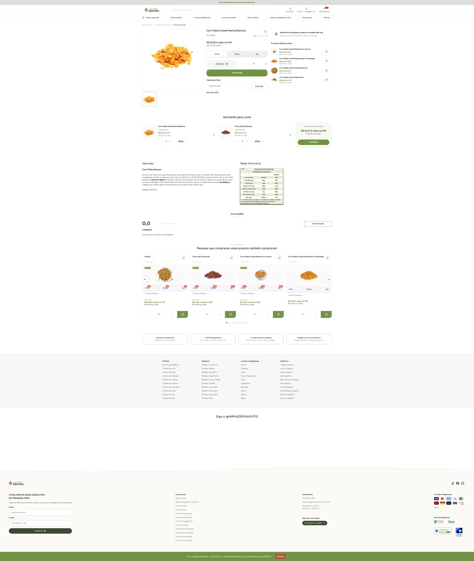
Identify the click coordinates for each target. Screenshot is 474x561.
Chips (243, 380)
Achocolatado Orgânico (289, 391)
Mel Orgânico (285, 383)
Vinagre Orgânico (287, 365)
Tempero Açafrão (208, 383)
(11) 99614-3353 (308, 498)
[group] (149, 99)
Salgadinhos (245, 383)
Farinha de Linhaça (169, 380)
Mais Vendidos (176, 18)
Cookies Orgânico (287, 398)
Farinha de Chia (168, 394)
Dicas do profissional (184, 536)
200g (217, 54)
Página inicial (147, 25)
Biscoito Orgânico (287, 394)
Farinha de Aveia (168, 391)
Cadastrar (39, 531)
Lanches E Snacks (163, 25)
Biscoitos (244, 387)
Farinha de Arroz (169, 369)
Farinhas (165, 361)
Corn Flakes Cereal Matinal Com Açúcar (294, 49)
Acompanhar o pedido (313, 523)
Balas (243, 398)
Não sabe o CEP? (213, 92)
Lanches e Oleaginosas (250, 361)
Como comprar (182, 506)
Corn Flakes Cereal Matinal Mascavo (293, 68)
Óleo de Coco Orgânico (289, 380)
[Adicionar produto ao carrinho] (182, 314)
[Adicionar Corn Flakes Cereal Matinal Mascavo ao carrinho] (326, 70)
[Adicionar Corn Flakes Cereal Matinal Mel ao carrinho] (326, 80)
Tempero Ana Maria (209, 372)
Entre (300, 11)
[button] (145, 279)
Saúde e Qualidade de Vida (280, 18)
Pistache (244, 369)
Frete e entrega (182, 525)
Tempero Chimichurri (210, 365)
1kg (257, 54)
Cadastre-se (310, 11)
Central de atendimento (185, 529)
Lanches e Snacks (229, 18)
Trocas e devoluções (184, 517)
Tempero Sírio (207, 398)
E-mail (11, 518)
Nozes (243, 365)
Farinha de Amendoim (171, 387)
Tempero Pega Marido (210, 376)
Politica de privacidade (184, 533)
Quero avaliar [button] (318, 224)
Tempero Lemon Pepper (211, 380)
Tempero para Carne (210, 394)
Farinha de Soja (168, 398)
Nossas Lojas (181, 510)
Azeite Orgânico (286, 372)
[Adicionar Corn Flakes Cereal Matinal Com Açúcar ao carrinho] (326, 52)
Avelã (243, 372)
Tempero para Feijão (210, 387)
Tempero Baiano (208, 369)
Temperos (205, 361)
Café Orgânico (286, 376)
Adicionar (219, 64)
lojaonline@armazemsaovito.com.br (316, 502)
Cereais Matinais (179, 25)
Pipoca (243, 391)
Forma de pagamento (184, 521)
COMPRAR (237, 73)
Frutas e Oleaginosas (202, 18)
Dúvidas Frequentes (183, 513)
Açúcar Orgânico (286, 369)
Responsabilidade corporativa (187, 502)
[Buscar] (172, 10)
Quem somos (181, 498)
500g (237, 54)
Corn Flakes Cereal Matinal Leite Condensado (297, 59)
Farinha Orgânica (286, 387)
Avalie (254, 35)
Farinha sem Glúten (170, 383)
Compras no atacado (184, 540)
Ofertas (327, 18)
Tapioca (244, 394)
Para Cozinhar (253, 18)
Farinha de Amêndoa (170, 376)
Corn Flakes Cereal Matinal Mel (291, 77)
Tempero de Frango (209, 391)
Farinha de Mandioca (170, 365)
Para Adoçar (307, 18)
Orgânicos (284, 361)
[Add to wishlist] (265, 31)
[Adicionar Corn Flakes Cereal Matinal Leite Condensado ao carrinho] (326, 61)
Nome (11, 507)
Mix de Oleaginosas (248, 376)
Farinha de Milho (169, 372)
